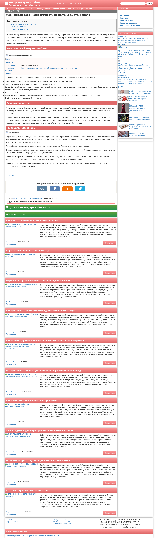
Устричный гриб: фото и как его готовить (29, 490)
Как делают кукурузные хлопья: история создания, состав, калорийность (46, 340)
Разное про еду (11, 244)
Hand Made (124, 18)
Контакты (79, 3)
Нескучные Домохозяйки (24, 2)
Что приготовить (127, 13)
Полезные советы (127, 20)
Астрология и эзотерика (130, 25)
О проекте (69, 3)
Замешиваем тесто (18, 27)
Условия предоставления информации (21, 536)
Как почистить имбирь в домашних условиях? (31, 400)
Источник (10, 176)
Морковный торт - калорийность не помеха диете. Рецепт (38, 280)
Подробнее (110, 243)
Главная (60, 3)
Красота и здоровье (128, 23)
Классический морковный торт (23, 24)
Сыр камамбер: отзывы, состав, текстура (28, 250)
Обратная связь (12, 521)
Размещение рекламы (62, 521)
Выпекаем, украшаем (19, 29)
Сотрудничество (59, 520)
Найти (149, 3)
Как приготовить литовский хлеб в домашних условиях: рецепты (49, 68)
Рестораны (124, 15)
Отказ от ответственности (49, 536)
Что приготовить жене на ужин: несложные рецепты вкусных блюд (43, 370)
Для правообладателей (62, 523)
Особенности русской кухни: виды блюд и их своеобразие (38, 460)
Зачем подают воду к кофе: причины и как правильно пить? (39, 430)
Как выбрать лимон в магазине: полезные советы (33, 220)
